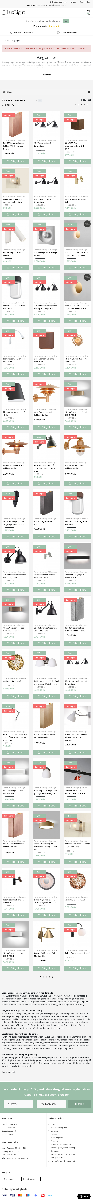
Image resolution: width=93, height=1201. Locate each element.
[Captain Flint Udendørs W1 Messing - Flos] (46, 934)
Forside (6, 41)
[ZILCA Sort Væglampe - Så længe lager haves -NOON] (15, 502)
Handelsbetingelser (59, 1127)
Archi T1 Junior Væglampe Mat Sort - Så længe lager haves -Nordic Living (15, 737)
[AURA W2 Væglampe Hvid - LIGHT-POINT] (15, 771)
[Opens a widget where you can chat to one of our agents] (84, 1197)
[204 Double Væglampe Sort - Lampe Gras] (77, 662)
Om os (53, 1124)
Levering (54, 1131)
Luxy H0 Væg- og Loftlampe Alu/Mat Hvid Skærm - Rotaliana (76, 737)
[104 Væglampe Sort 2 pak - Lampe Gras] (46, 124)
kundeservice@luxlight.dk (17, 1158)
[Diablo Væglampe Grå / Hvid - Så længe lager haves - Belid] (46, 881)
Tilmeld (79, 1103)
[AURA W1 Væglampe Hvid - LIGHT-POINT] (15, 934)
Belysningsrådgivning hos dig (63, 1147)
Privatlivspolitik (57, 1137)
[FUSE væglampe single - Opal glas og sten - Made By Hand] (46, 771)
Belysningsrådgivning (58, 2)
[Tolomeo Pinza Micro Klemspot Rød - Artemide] (77, 771)
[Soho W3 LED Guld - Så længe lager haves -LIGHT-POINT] (77, 287)
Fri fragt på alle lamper (69, 32)
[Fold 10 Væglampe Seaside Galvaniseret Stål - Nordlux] (77, 609)
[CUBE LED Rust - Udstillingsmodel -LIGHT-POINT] (77, 124)
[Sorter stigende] (40, 100)
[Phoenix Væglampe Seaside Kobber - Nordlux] (15, 446)
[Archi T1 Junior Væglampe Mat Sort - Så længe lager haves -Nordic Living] (15, 715)
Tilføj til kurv (17, 161)
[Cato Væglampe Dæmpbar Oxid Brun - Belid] (15, 881)
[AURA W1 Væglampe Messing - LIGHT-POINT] (77, 393)
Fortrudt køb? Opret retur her (63, 1154)
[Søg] (66, 21)
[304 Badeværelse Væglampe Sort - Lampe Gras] (46, 609)
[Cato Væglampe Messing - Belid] (77, 180)
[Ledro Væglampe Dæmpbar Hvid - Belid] (15, 340)
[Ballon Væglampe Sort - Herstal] (77, 934)
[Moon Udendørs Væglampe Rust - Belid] (77, 502)
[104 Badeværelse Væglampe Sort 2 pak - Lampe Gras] (46, 287)
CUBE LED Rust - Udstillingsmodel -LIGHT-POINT (75, 146)
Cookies (54, 1134)
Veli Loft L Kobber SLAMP (75, 900)
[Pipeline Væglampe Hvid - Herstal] (15, 233)
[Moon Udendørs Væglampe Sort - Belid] (15, 287)
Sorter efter (7, 100)
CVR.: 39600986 (8, 1127)
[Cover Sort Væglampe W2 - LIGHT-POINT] (77, 556)
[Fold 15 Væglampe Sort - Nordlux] (46, 502)
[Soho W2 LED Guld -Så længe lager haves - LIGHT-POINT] (77, 233)
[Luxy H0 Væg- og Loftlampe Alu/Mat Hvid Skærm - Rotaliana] (77, 715)
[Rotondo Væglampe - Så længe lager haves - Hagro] (77, 825)
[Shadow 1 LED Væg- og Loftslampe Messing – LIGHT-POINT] (46, 825)
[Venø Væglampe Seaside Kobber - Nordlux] (46, 393)
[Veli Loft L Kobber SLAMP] (77, 881)
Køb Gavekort (85, 2)
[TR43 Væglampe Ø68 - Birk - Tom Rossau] (77, 340)
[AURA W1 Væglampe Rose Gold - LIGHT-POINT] (15, 609)
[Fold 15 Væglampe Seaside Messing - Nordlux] (46, 715)
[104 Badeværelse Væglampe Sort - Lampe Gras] (15, 556)
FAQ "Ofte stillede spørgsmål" (63, 1161)
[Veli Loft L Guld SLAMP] (15, 662)
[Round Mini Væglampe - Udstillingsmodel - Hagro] (15, 180)
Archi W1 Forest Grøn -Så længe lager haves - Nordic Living (44, 468)
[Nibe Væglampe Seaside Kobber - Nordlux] (77, 446)
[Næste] (90, 104)
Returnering (56, 1151)
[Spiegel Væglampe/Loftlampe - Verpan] (46, 233)
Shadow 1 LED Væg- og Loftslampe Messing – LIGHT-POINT (46, 846)
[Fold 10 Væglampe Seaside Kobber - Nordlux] (15, 825)
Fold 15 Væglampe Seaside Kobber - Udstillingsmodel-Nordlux (13, 146)
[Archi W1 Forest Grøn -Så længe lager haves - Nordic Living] (46, 446)
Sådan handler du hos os (61, 1144)
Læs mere (46, 74)
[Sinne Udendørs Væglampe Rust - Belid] (46, 340)
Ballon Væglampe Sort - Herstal (77, 953)
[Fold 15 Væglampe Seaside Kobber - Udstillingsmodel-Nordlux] (15, 124)
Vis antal (6, 105)
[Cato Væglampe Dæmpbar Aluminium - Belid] (46, 556)
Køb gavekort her (58, 1157)
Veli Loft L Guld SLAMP (12, 681)
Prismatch (55, 1141)
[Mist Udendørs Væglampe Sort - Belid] (15, 393)
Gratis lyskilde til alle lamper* (24, 32)
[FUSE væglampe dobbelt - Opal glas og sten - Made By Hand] (46, 662)
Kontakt (73, 2)
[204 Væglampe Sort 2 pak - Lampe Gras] (46, 180)
